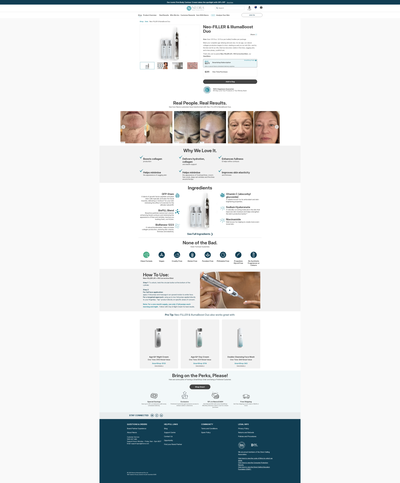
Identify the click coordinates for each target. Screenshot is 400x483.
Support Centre (170, 432)
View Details (158, 366)
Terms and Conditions (209, 428)
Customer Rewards (188, 15)
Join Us (252, 15)
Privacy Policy (243, 428)
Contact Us (168, 436)
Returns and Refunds (246, 432)
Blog (166, 428)
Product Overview (149, 15)
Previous (123, 127)
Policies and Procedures (247, 436)
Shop (140, 15)
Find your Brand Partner (173, 444)
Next (277, 127)
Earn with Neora (202, 15)
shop (142, 21)
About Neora (132, 432)
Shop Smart (200, 387)
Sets (146, 21)
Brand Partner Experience (136, 428)
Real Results (164, 15)
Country (255, 7)
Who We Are (174, 15)
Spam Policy (206, 432)
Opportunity (168, 440)
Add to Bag (230, 82)
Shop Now (230, 2)
